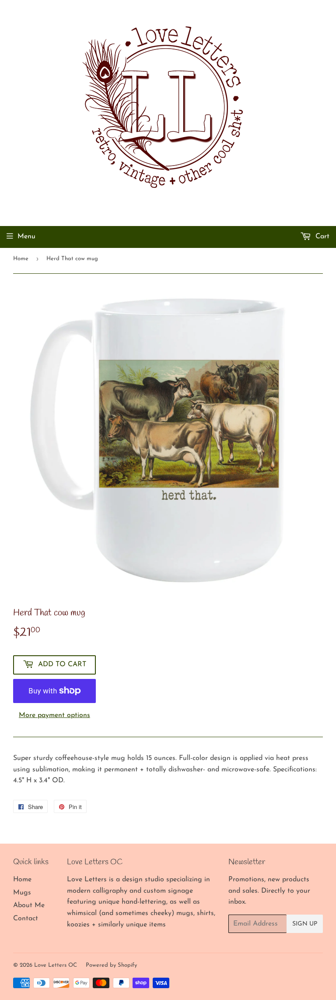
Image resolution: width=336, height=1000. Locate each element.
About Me (29, 905)
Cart (321, 236)
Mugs (22, 892)
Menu (26, 236)
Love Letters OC (55, 965)
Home (20, 258)
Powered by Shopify (111, 965)
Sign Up (304, 924)
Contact (25, 918)
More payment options (54, 715)
